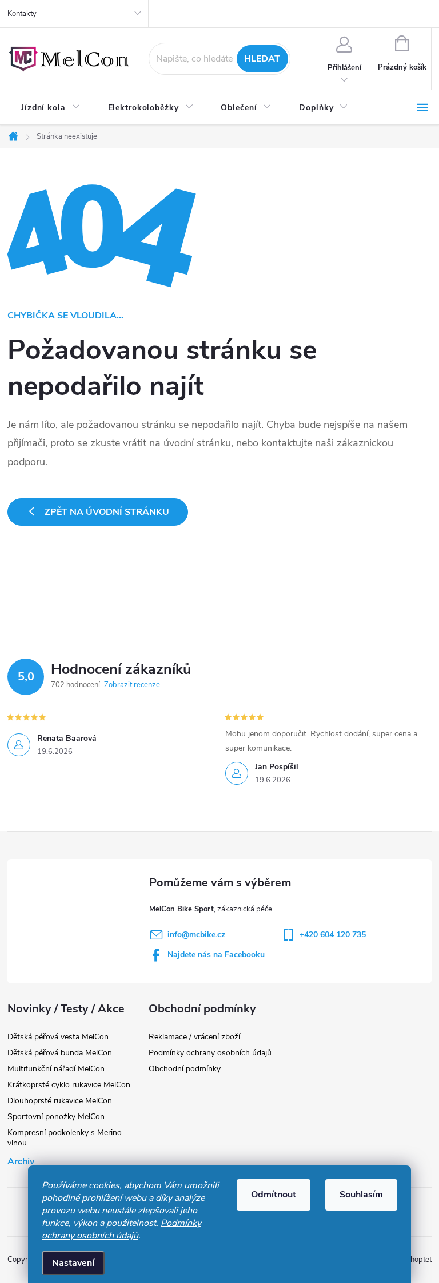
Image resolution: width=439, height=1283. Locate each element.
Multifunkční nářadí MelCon (56, 1068)
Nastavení (73, 1263)
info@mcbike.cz (196, 934)
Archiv (20, 1161)
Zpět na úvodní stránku (107, 512)
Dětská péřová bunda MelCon (59, 1052)
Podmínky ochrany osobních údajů (121, 1229)
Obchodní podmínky (185, 1068)
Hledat (262, 59)
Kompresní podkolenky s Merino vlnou (64, 1137)
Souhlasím (361, 1194)
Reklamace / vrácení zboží (194, 1036)
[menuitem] (50, 108)
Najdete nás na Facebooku (216, 954)
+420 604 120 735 (333, 934)
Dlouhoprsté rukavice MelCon (59, 1100)
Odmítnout (273, 1194)
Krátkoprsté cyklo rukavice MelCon (68, 1084)
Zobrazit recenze (132, 685)
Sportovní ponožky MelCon (56, 1116)
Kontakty (22, 14)
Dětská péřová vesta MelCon (58, 1036)
